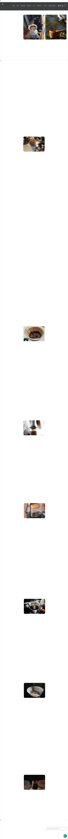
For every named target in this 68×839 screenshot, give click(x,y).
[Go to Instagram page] (61, 5)
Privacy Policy (4, 835)
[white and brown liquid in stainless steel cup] (34, 690)
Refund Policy (9, 835)
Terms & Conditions (15, 835)
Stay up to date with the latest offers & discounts (55, 826)
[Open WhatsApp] (65, 836)
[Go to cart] (65, 6)
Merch (45, 5)
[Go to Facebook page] (59, 5)
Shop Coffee (23, 5)
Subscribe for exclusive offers (54, 831)
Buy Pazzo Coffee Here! (10, 33)
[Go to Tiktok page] (62, 5)
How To (34, 5)
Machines (39, 5)
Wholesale (29, 5)
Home (14, 5)
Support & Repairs (51, 5)
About (18, 5)
